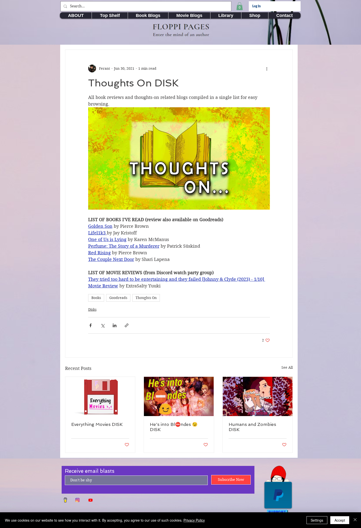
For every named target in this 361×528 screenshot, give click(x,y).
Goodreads (118, 298)
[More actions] (267, 68)
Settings (317, 520)
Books (96, 298)
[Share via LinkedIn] (114, 325)
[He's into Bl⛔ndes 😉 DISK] (179, 396)
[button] (239, 6)
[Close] (355, 520)
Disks (92, 309)
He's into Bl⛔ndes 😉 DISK (173, 427)
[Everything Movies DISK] (100, 396)
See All (287, 367)
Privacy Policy (194, 520)
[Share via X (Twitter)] (102, 325)
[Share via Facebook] (90, 325)
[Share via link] (126, 325)
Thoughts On (146, 298)
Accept (339, 520)
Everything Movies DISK (97, 424)
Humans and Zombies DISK (252, 427)
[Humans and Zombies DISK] (257, 396)
